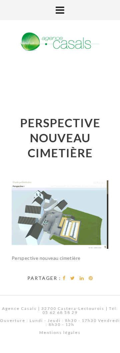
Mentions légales (60, 332)
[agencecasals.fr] (60, 42)
